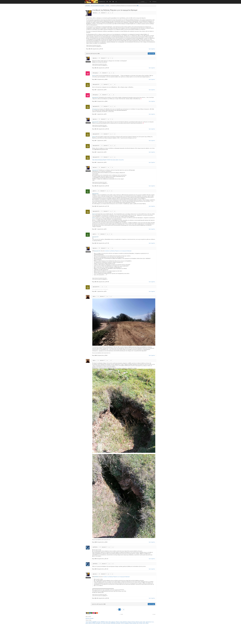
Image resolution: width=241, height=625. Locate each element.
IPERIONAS (113, 623)
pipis (141, 621)
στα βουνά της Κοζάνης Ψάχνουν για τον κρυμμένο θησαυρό (118, 250)
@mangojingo (94, 109)
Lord (101, 623)
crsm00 (120, 621)
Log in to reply (151, 53)
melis (87, 621)
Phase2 (117, 621)
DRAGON (103, 621)
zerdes (104, 623)
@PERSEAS (96, 576)
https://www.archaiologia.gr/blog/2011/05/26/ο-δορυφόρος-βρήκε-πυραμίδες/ (108, 159)
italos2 (147, 623)
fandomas (133, 621)
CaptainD (90, 621)
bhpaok (129, 621)
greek (87, 623)
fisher (110, 621)
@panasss (94, 75)
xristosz (106, 621)
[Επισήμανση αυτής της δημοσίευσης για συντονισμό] (100, 13)
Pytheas (130, 623)
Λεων (152, 621)
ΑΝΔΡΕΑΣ (94, 621)
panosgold (98, 623)
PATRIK (93, 623)
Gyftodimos (125, 621)
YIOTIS (122, 623)
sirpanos (90, 623)
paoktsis (134, 623)
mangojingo (126, 623)
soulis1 (144, 621)
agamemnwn (148, 621)
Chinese (140, 623)
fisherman (88, 618)
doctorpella (118, 623)
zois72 (144, 623)
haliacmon (113, 621)
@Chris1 (93, 217)
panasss (91, 618)
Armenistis (108, 623)
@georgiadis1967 (95, 97)
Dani (138, 623)
